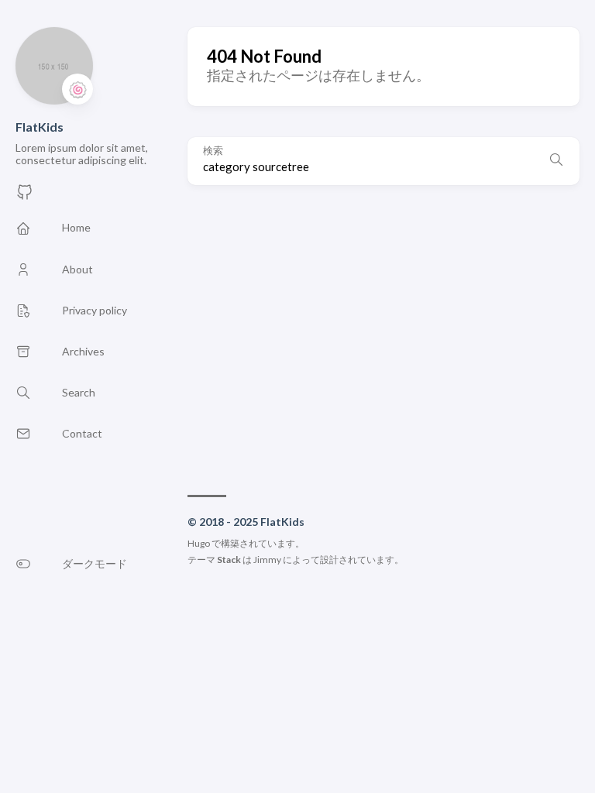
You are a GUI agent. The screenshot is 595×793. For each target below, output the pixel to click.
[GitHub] (24, 196)
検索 (213, 150)
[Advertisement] (383, 332)
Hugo (198, 543)
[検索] (556, 161)
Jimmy (267, 559)
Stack (229, 559)
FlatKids (39, 126)
